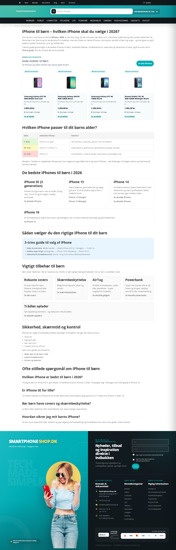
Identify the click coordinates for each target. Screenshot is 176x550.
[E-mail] (150, 449)
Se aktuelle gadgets (101, 295)
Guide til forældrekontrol (33, 357)
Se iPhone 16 (30, 221)
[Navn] (150, 442)
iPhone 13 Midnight (77, 201)
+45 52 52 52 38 (104, 500)
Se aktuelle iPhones (32, 201)
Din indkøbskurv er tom (144, 12)
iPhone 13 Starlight (77, 197)
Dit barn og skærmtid (32, 360)
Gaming (127, 516)
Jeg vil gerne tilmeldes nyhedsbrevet (149, 454)
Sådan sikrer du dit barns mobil (36, 354)
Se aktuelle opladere (33, 315)
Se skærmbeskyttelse (66, 292)
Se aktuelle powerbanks (135, 295)
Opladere (127, 499)
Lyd (125, 502)
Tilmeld (135, 466)
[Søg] (91, 11)
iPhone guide (28, 50)
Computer (128, 495)
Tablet (126, 492)
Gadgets (127, 512)
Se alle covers (30, 295)
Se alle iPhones (145, 63)
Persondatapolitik (154, 509)
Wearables (128, 509)
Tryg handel (152, 499)
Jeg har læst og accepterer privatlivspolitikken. (145, 460)
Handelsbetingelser (155, 495)
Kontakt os (152, 489)
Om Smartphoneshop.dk (157, 492)
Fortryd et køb (153, 502)
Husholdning (129, 519)
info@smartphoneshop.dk (108, 505)
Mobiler (127, 489)
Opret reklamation (154, 506)
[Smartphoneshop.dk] (26, 11)
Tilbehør (127, 506)
